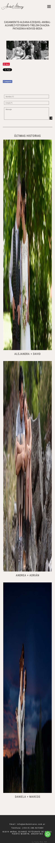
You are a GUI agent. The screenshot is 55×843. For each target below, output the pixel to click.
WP (45, 842)
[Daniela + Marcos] (27, 687)
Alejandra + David (27, 354)
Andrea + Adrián (27, 575)
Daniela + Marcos (27, 796)
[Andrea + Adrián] (27, 466)
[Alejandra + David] (27, 245)
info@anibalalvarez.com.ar (31, 824)
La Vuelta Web (37, 842)
